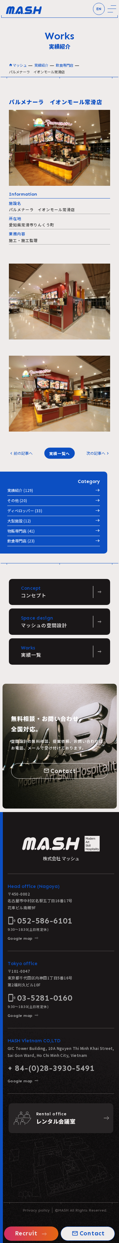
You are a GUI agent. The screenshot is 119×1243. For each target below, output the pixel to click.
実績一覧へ (59, 453)
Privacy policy (36, 1210)
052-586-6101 (40, 921)
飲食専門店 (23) (21, 540)
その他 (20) (17, 500)
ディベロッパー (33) (24, 510)
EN (98, 9)
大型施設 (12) (19, 520)
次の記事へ (98, 453)
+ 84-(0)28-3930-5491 (51, 1068)
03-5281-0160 (40, 998)
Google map (23, 938)
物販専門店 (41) (21, 531)
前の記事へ (21, 453)
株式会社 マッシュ (61, 858)
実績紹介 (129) (20, 490)
